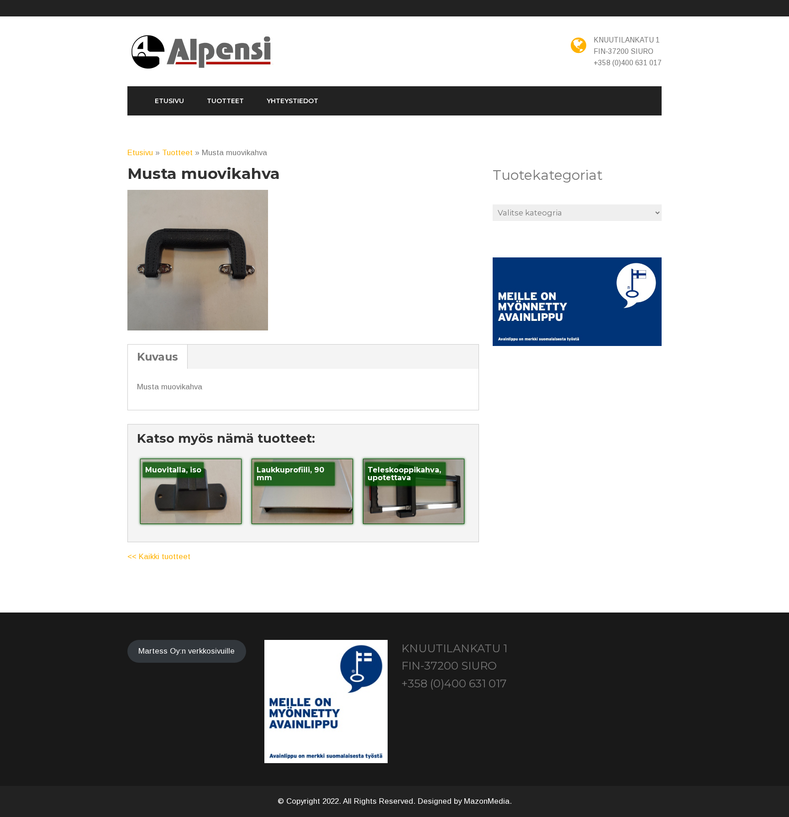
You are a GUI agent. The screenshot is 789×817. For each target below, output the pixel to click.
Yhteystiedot (292, 101)
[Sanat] (202, 52)
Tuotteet (225, 101)
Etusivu (169, 101)
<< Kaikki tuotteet (158, 556)
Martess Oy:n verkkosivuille (186, 651)
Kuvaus (157, 356)
